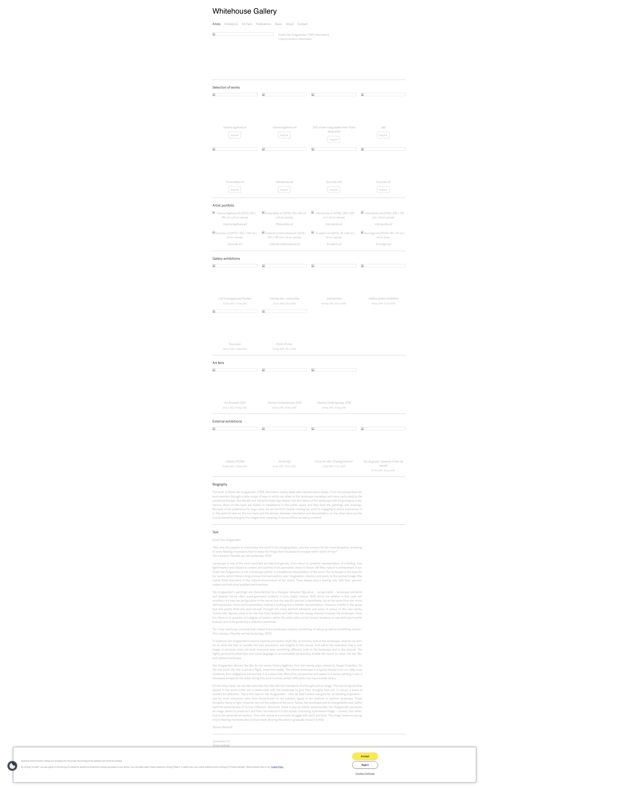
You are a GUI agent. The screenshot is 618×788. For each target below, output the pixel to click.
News (278, 24)
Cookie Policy (277, 766)
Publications (263, 24)
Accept (365, 756)
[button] (243, 52)
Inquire (235, 135)
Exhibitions (231, 24)
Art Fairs (247, 24)
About (290, 24)
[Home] (309, 11)
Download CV (220, 741)
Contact (302, 24)
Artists (216, 24)
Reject (365, 764)
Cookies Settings (365, 773)
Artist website (221, 745)
